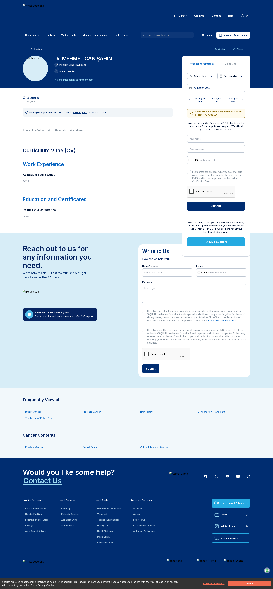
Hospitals (30, 35)
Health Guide (121, 35)
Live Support (218, 241)
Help (230, 15)
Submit (216, 206)
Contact (216, 15)
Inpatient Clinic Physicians (72, 64)
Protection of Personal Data (222, 320)
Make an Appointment (235, 35)
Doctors (50, 35)
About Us (199, 15)
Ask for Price (228, 526)
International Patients (232, 503)
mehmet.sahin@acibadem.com (76, 79)
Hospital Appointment (202, 63)
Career (183, 15)
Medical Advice (229, 538)
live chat (47, 316)
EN (246, 15)
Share (240, 49)
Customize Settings (213, 583)
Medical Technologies (95, 35)
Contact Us (223, 49)
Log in (209, 35)
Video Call (230, 63)
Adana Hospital (67, 71)
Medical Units (68, 35)
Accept (249, 583)
